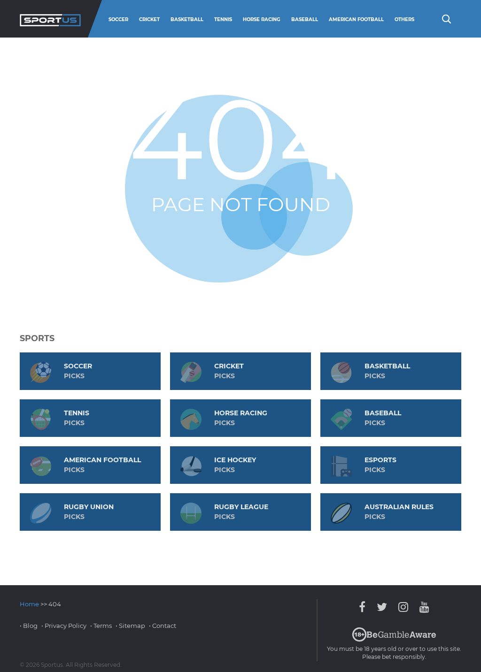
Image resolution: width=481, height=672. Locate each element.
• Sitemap (130, 625)
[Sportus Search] (446, 18)
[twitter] (382, 607)
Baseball (304, 19)
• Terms (101, 625)
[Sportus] (50, 19)
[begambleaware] (394, 639)
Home (29, 604)
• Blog (29, 625)
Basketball (187, 19)
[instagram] (403, 607)
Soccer (118, 19)
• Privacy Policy (63, 625)
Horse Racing (261, 19)
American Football (356, 19)
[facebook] (364, 607)
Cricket (149, 19)
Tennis (223, 19)
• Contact (162, 625)
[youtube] (422, 607)
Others (404, 19)
